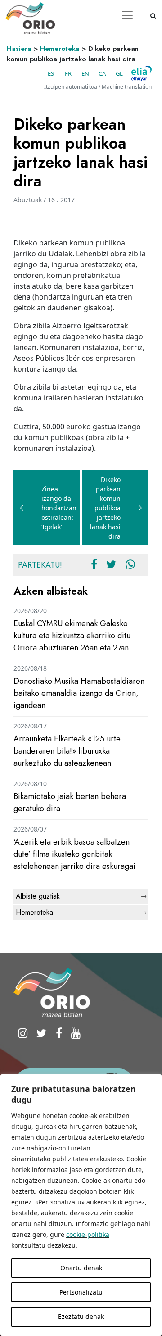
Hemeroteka (60, 49)
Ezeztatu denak (81, 1316)
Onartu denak (81, 1267)
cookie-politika (87, 1234)
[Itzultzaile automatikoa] (141, 73)
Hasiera (19, 49)
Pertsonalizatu (81, 1292)
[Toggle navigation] (127, 15)
